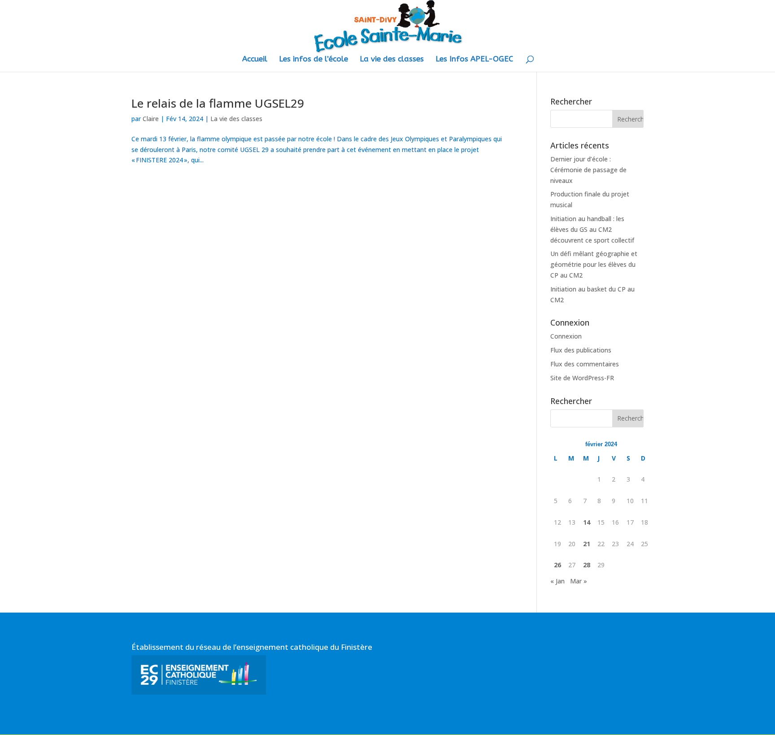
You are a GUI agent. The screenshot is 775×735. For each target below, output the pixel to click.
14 (586, 522)
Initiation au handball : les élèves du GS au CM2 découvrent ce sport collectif (592, 229)
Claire (151, 118)
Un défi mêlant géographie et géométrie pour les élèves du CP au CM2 (593, 264)
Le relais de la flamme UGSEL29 (217, 103)
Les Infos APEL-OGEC (474, 59)
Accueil (254, 59)
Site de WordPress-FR (582, 378)
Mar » (578, 581)
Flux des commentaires (584, 364)
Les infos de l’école (313, 59)
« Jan (557, 581)
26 (557, 565)
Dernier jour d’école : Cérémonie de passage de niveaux (588, 170)
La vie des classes (392, 59)
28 (586, 565)
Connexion (566, 336)
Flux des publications (580, 350)
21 (586, 543)
